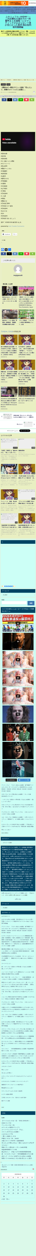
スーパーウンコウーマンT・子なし (12, 1129)
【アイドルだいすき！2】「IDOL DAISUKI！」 (16, 1120)
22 (32, 1190)
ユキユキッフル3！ (7, 1066)
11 (13, 1187)
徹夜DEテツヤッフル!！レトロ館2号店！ (13, 1084)
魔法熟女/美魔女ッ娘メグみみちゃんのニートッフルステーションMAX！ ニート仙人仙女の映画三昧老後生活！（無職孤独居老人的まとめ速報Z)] (18, 951)
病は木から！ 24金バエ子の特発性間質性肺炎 (16, 1151)
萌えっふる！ (5, 1069)
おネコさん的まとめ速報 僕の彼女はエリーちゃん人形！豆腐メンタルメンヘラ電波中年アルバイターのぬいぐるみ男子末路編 (17, 921)
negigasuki (18, 275)
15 (32, 1187)
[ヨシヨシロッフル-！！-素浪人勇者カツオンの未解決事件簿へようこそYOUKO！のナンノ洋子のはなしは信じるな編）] (17, 1043)
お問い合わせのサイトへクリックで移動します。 (15, 893)
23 (4, 1193)
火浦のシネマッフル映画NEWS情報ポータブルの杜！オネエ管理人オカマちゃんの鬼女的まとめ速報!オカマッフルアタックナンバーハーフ (18, 1009)
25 (13, 1193)
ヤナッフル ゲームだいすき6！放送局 (12, 1091)
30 (4, 1196)
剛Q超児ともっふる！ (8, 1087)
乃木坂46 (3, 84)
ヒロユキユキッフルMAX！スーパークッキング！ (15, 1081)
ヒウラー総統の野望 (7, 1094)
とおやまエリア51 (7, 1134)
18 (13, 1190)
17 (8, 1190)
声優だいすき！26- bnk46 (10, 1138)
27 (23, 1193)
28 (27, 1193)
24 (8, 1193)
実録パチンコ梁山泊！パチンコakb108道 (14, 1147)
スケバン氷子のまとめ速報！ (11, 1131)
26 (18, 1193)
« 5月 (3, 1199)
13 (23, 1187)
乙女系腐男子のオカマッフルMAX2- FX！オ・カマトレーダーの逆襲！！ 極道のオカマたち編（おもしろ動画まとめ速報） (18, 958)
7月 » (7, 1199)
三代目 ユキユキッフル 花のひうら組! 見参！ (14, 1097)
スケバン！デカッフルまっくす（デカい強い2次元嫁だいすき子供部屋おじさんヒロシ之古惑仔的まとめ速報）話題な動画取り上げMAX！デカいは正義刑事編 (18, 1031)
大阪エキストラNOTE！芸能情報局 (13, 1140)
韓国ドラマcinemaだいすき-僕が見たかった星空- (17, 1158)
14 (27, 1187)
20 (23, 1190)
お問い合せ (18, 899)
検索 (3, 599)
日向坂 (8, 84)
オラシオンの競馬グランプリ (11, 1127)
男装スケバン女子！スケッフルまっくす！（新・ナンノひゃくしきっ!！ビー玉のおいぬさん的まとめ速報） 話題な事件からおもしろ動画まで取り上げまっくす (18, 984)
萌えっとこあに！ (6, 829)
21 (27, 1190)
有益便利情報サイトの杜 (9, 1149)
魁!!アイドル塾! (6, 1100)
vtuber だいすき (6, 1123)
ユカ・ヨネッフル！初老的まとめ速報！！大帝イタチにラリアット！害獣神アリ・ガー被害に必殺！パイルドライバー (17, 819)
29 (32, 1193)
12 (18, 1187)
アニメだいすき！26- (8, 1125)
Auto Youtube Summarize (16, 226)
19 (18, 1190)
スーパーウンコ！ (6, 963)
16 (4, 1190)
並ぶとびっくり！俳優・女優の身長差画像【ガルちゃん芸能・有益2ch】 (18, 1165)
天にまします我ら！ (7, 1072)
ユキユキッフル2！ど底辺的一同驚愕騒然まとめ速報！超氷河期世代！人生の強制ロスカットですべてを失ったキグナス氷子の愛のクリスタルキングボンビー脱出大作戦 (18, 1055)
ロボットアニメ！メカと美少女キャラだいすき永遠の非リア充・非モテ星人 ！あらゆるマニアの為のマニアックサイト (18, 991)
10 (8, 1187)
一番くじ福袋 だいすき (9, 1136)
